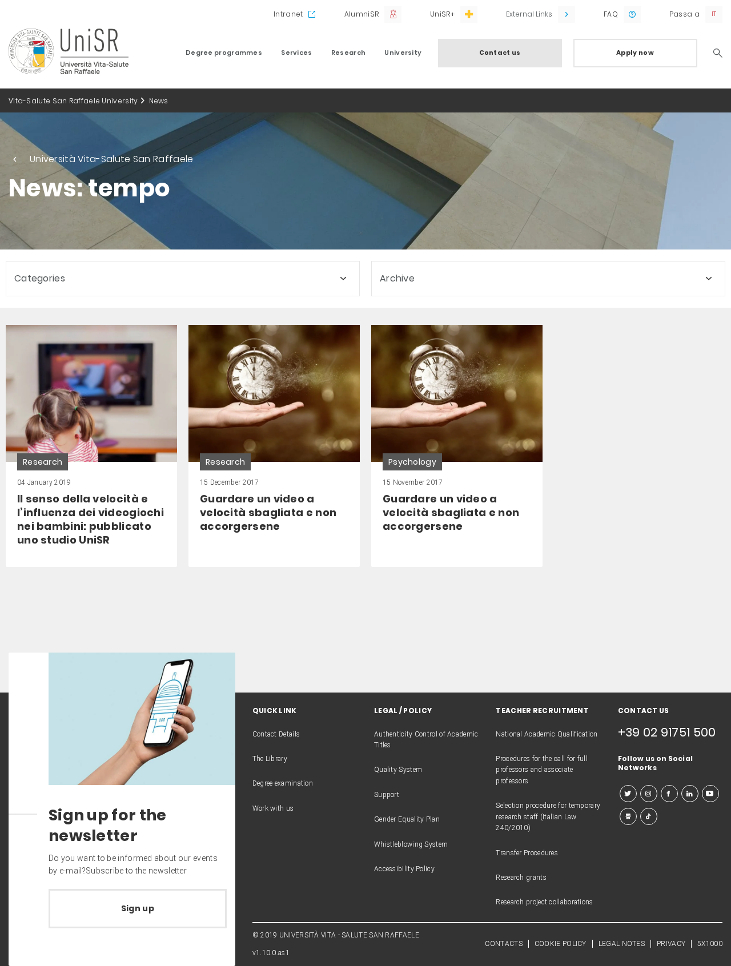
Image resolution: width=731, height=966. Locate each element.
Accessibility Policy (404, 869)
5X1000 (709, 944)
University (402, 52)
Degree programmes (224, 52)
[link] (91, 446)
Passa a (684, 14)
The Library (269, 759)
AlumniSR (361, 14)
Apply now (635, 52)
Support (386, 795)
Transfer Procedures (527, 853)
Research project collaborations (544, 902)
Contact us (500, 52)
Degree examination (282, 783)
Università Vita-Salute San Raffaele (112, 159)
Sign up (137, 908)
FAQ (611, 14)
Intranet (288, 14)
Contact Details (276, 734)
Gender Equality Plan (407, 819)
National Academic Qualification (546, 734)
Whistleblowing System (411, 844)
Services (296, 52)
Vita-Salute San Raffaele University (73, 101)
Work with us (273, 808)
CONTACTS (503, 944)
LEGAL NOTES (622, 944)
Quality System (398, 770)
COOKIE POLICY (561, 944)
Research (348, 52)
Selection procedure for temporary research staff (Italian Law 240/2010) (548, 817)
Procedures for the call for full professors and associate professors (542, 770)
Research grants (521, 878)
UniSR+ (442, 14)
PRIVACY (671, 944)
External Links (529, 14)
